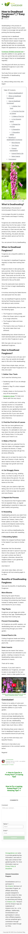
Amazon (10, 886)
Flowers (12, 764)
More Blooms (16, 142)
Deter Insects (16, 156)
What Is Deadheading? (16, 93)
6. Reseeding (16, 129)
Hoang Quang (10, 759)
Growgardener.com (11, 853)
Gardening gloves (9, 396)
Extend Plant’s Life (17, 153)
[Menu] (2, 4)
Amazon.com (11, 901)
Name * (5, 824)
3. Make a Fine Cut (18, 116)
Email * (5, 830)
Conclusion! (12, 159)
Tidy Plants (15, 145)
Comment (5, 805)
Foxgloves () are (12, 51)
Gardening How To (6, 764)
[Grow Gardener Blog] (13, 4)
